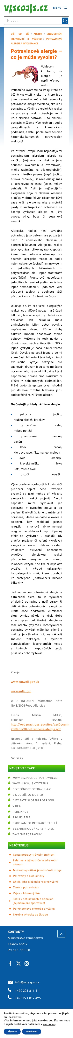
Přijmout (12, 1031)
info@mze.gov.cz (26, 982)
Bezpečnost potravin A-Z (31, 789)
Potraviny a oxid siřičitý (28, 875)
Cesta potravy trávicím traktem (34, 854)
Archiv (38, 34)
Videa (16, 806)
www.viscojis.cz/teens (30, 783)
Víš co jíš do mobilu (27, 794)
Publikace (20, 811)
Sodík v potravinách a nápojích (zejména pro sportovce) (33, 901)
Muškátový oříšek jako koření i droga (37, 870)
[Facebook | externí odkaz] (10, 963)
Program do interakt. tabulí (34, 823)
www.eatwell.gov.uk (25, 682)
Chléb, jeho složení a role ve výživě (35, 881)
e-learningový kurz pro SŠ (33, 828)
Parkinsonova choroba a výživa (34, 908)
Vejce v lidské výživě (26, 893)
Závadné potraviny (27, 834)
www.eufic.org (21, 691)
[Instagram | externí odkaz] (27, 963)
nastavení (49, 1024)
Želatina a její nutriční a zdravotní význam (35, 862)
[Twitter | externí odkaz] (18, 963)
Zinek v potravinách (26, 887)
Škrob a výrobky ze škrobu (30, 914)
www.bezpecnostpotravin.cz (35, 777)
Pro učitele (21, 817)
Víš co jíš (20, 34)
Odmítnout (31, 1031)
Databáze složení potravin (33, 800)
